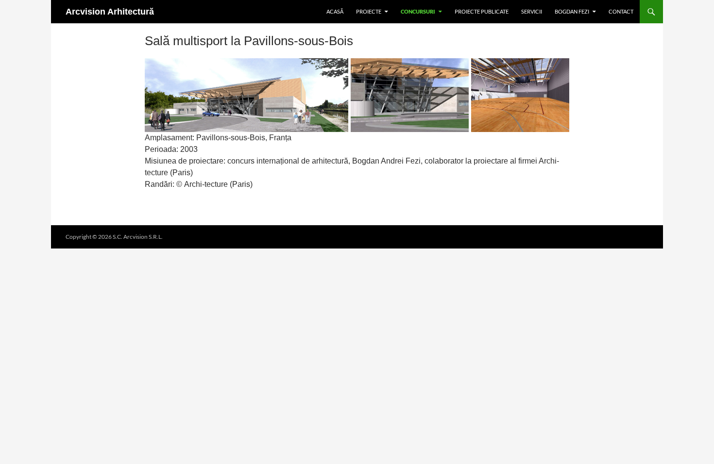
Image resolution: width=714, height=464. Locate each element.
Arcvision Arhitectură (110, 12)
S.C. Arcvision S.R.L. (138, 236)
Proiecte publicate (482, 11)
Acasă (334, 11)
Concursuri (418, 11)
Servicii (531, 11)
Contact (621, 11)
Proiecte (368, 11)
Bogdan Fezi (572, 11)
